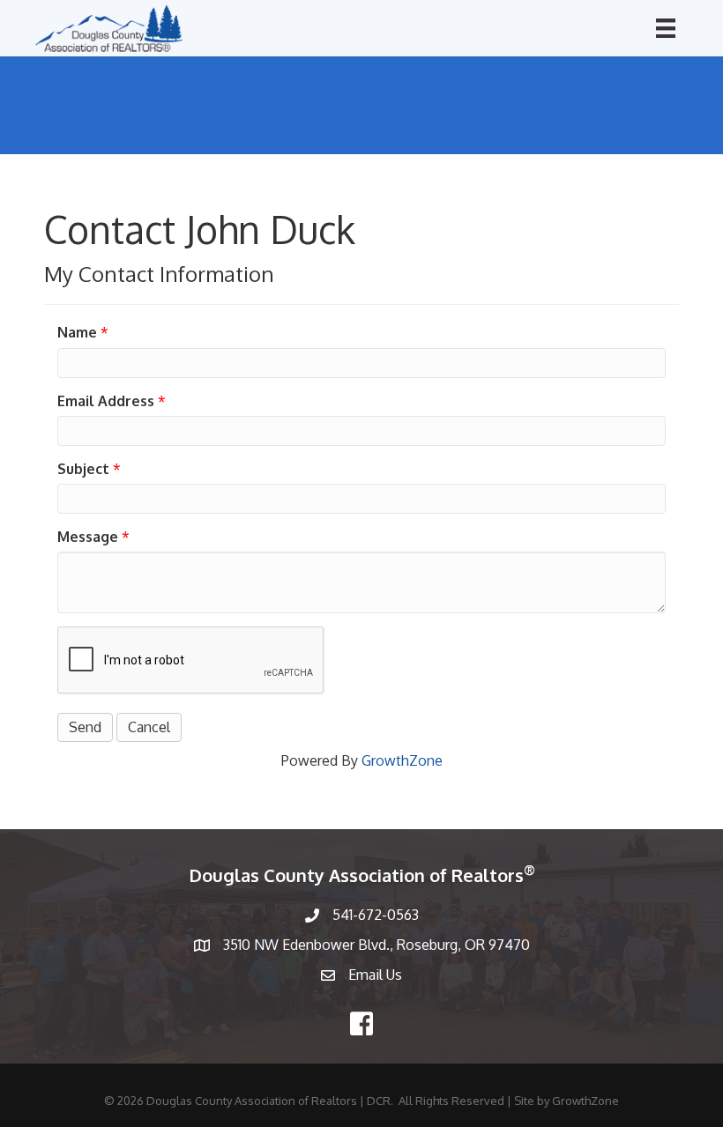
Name (77, 332)
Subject (83, 469)
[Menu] (666, 28)
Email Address (105, 401)
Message (87, 536)
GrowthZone (402, 760)
